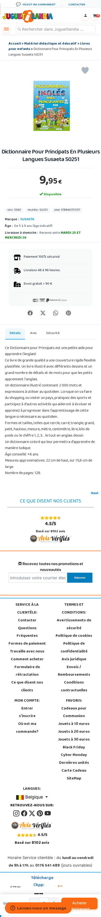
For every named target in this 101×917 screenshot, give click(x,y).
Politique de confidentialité (74, 648)
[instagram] (17, 813)
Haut (95, 493)
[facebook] (24, 813)
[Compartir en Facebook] (30, 312)
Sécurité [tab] (53, 333)
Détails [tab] (15, 333)
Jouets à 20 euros (74, 732)
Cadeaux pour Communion (74, 712)
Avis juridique (74, 659)
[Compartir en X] (43, 312)
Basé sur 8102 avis (50, 527)
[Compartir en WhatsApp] (55, 312)
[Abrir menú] (6, 29)
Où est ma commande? (27, 728)
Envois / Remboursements (74, 671)
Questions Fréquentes (27, 632)
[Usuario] (85, 16)
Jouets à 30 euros (74, 740)
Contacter (27, 621)
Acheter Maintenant (79, 905)
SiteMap (74, 779)
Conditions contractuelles (74, 687)
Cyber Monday (74, 755)
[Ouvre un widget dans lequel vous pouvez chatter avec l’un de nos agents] (38, 908)
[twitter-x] (32, 813)
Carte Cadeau (74, 771)
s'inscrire (27, 716)
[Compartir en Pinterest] (68, 312)
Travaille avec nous (27, 652)
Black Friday (74, 748)
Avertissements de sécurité (74, 624)
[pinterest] (40, 813)
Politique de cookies (74, 636)
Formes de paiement (27, 644)
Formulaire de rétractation (27, 671)
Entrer (27, 709)
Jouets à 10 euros (73, 724)
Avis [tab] (33, 333)
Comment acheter (27, 659)
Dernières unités (74, 763)
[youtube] (47, 813)
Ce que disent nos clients (27, 687)
